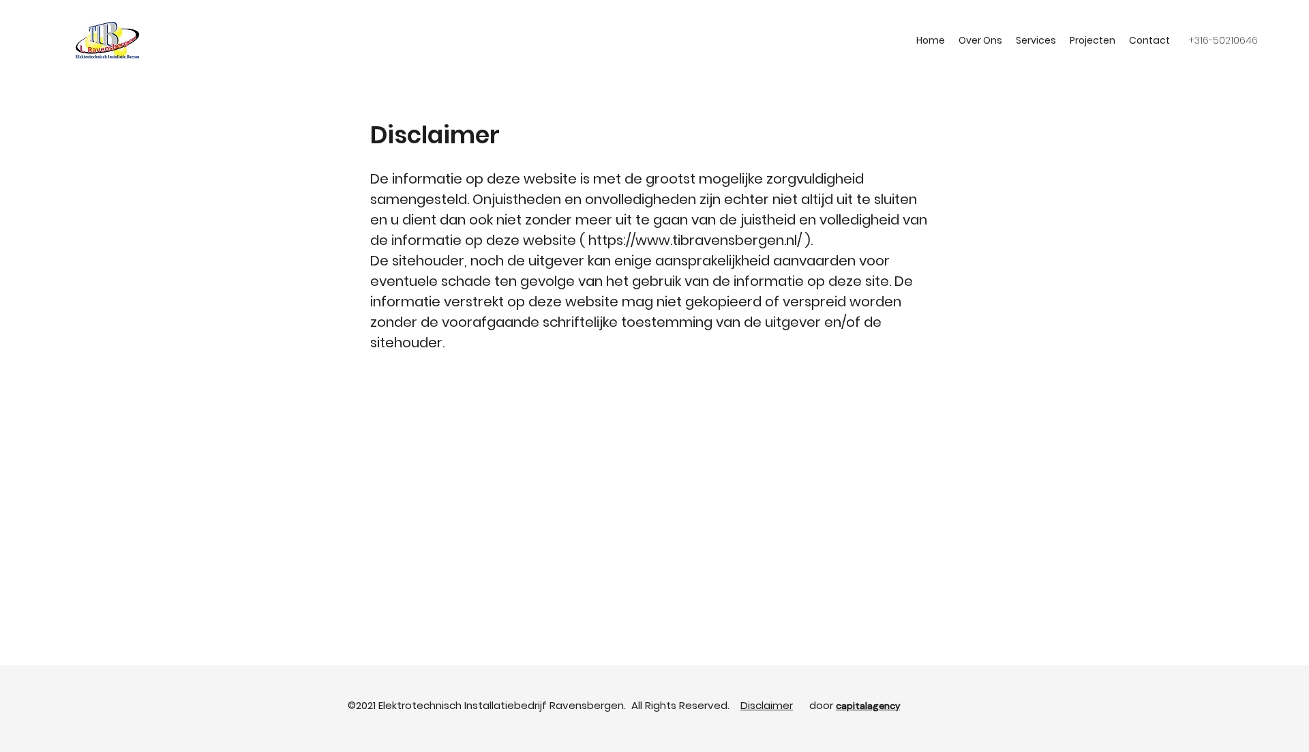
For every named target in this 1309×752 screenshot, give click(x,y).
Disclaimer (766, 705)
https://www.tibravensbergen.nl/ (695, 240)
